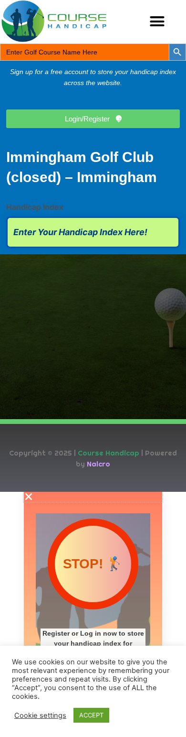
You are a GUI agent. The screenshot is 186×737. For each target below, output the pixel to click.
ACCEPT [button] (91, 715)
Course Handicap (108, 452)
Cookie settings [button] (40, 715)
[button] (157, 21)
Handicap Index (34, 207)
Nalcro (98, 463)
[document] (93, 614)
